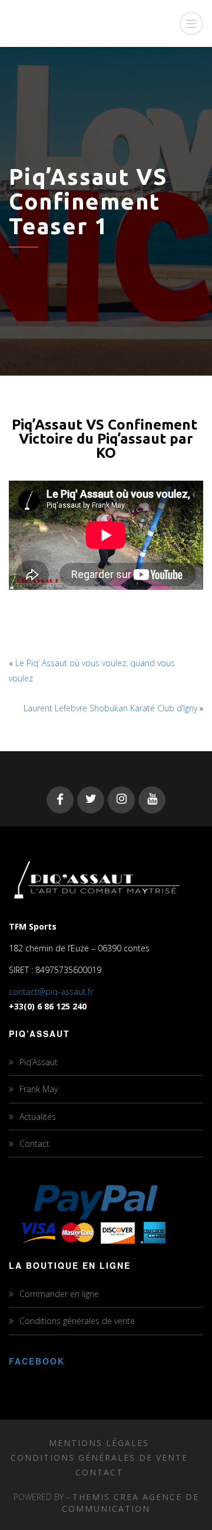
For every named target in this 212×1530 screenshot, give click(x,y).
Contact (34, 1143)
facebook (37, 1361)
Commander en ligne (59, 1293)
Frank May (38, 1089)
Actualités (37, 1116)
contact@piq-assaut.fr (51, 991)
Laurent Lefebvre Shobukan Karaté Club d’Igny (110, 708)
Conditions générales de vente (77, 1320)
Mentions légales (99, 1442)
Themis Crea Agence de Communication (130, 1502)
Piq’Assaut (38, 1062)
